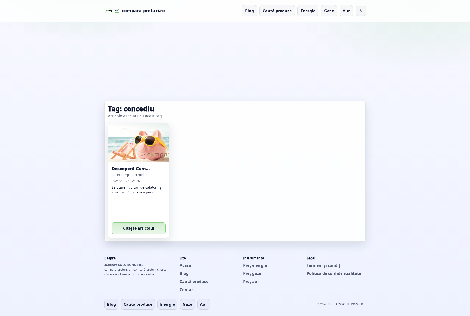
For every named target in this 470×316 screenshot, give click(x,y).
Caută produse (277, 10)
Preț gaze (252, 273)
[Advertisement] (235, 62)
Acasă (185, 265)
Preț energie (255, 265)
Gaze (329, 10)
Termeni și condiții (325, 265)
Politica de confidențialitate (334, 273)
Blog (249, 10)
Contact (187, 289)
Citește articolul (138, 228)
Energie (308, 10)
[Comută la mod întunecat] (361, 11)
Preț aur (251, 281)
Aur (346, 10)
